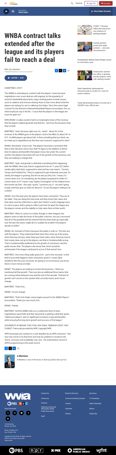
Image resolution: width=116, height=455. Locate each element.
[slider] (16, 11)
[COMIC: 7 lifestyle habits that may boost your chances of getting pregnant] (84, 30)
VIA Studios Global (47, 409)
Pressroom (45, 398)
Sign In (79, 3)
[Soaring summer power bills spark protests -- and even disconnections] (84, 47)
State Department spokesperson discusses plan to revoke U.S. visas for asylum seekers (92, 91)
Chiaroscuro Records (48, 407)
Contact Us (45, 393)
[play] (6, 11)
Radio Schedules (95, 403)
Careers (68, 403)
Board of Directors (71, 393)
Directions (93, 393)
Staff (43, 416)
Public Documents (47, 411)
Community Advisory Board (75, 398)
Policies (68, 414)
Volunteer (68, 408)
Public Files (93, 414)
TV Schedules (94, 398)
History (91, 408)
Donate (106, 3)
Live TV (92, 3)
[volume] (13, 11)
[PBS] (16, 450)
